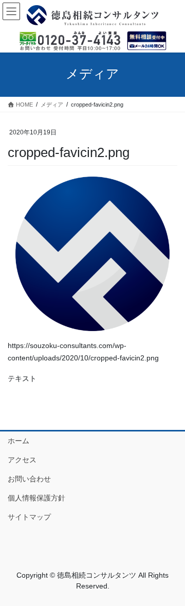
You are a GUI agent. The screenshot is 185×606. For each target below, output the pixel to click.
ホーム (18, 441)
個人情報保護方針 (36, 498)
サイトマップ (29, 517)
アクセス (22, 460)
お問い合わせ (29, 479)
